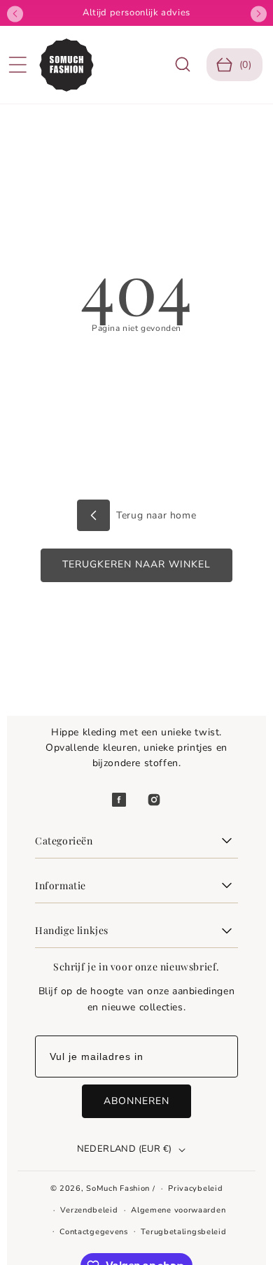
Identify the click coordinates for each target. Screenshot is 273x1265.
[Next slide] (259, 14)
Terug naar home (155, 515)
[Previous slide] (15, 14)
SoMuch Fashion (118, 1188)
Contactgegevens (93, 1232)
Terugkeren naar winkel (136, 564)
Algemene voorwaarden (178, 1210)
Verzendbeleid (89, 1210)
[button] (17, 65)
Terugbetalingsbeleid (183, 1232)
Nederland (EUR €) (124, 1149)
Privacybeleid (195, 1188)
